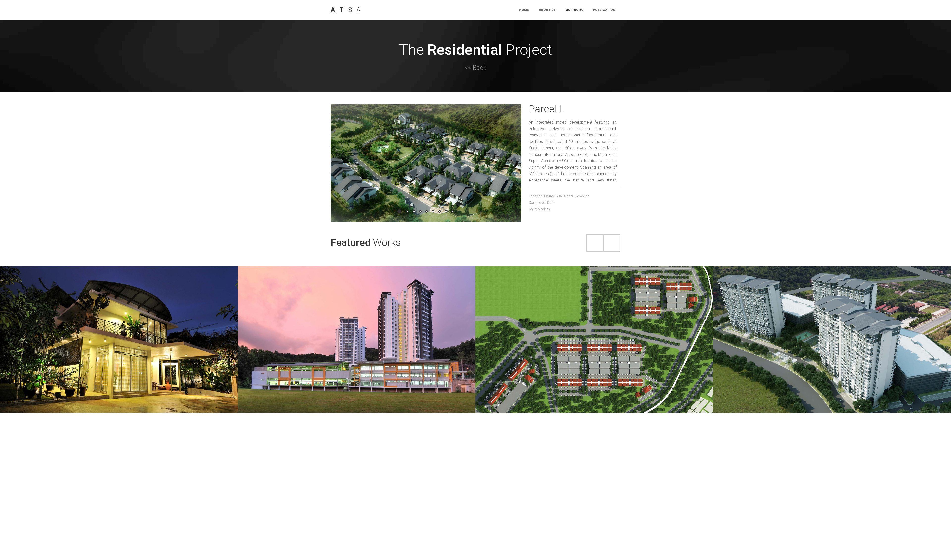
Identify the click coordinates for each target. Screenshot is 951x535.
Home (524, 10)
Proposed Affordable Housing (594, 330)
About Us (547, 10)
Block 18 (832, 330)
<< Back (475, 67)
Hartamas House (118, 330)
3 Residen (356, 330)
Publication (604, 10)
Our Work (574, 10)
